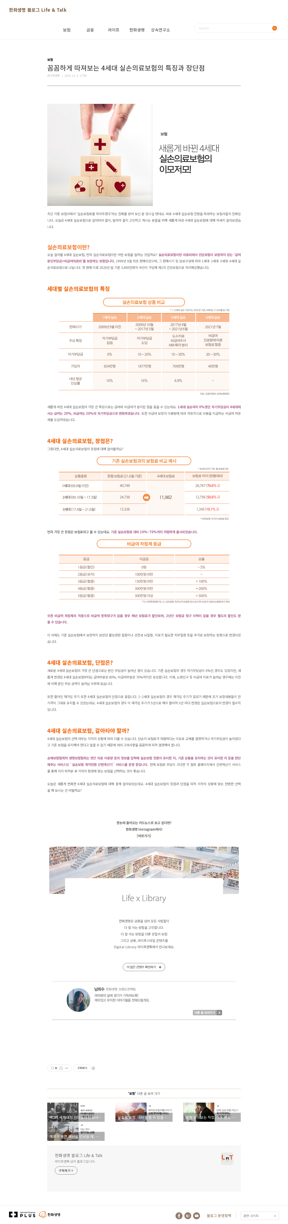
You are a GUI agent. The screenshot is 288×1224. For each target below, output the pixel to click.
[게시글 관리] (67, 1068)
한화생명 (137, 30)
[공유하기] (61, 1068)
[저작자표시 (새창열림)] (93, 1068)
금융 (90, 30)
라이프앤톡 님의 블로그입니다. (75, 1161)
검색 (274, 28)
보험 (67, 30)
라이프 (113, 30)
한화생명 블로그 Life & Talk (38, 10)
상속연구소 (160, 30)
